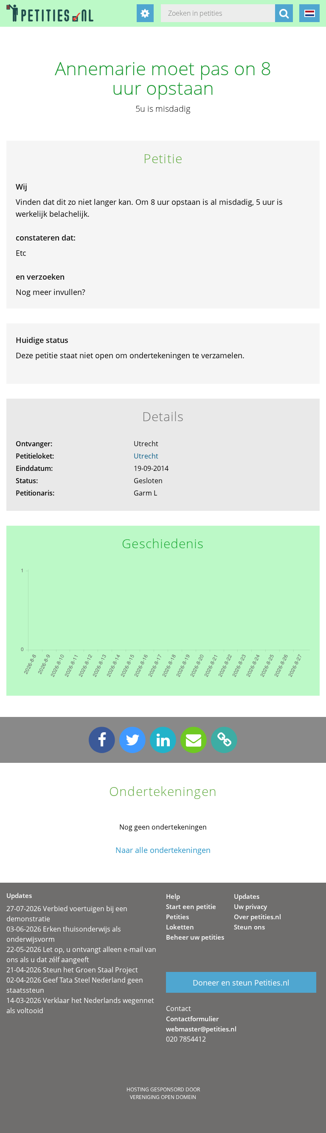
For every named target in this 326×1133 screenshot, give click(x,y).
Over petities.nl (257, 916)
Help (173, 896)
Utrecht (146, 456)
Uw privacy (250, 906)
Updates (246, 896)
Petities (177, 916)
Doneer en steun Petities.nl (241, 982)
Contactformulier (192, 1018)
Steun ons (249, 927)
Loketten (180, 927)
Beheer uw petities (195, 937)
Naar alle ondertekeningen (163, 850)
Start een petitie (191, 906)
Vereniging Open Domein (163, 1097)
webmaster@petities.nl (201, 1029)
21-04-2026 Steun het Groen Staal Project (72, 969)
